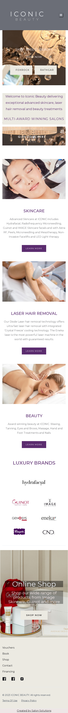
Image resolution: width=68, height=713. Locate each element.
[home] (27, 15)
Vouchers (8, 647)
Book (5, 653)
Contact (7, 665)
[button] (61, 15)
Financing (8, 671)
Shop (5, 659)
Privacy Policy (29, 700)
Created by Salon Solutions (34, 710)
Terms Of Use (9, 700)
